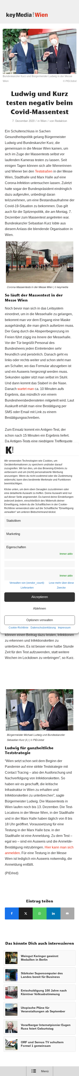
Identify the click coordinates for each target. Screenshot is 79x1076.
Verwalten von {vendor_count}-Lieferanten (27, 585)
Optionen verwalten (39, 620)
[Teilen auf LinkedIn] (53, 913)
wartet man (25, 389)
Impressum (64, 627)
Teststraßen (43, 171)
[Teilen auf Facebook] (12, 913)
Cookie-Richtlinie (18, 627)
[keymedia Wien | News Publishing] (33, 15)
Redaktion (61, 120)
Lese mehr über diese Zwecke (61, 585)
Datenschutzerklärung (43, 627)
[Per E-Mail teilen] (67, 913)
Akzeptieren (39, 597)
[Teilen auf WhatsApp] (40, 913)
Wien (43, 120)
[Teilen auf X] (26, 913)
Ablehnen (39, 608)
